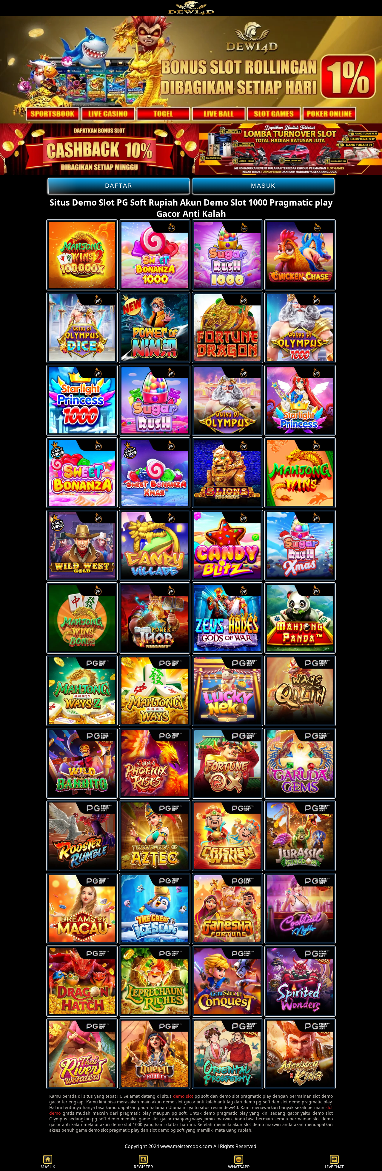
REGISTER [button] (143, 1167)
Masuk (263, 185)
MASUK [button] (48, 1167)
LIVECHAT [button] (334, 1167)
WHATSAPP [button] (238, 1167)
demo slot (183, 1096)
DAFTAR (119, 185)
